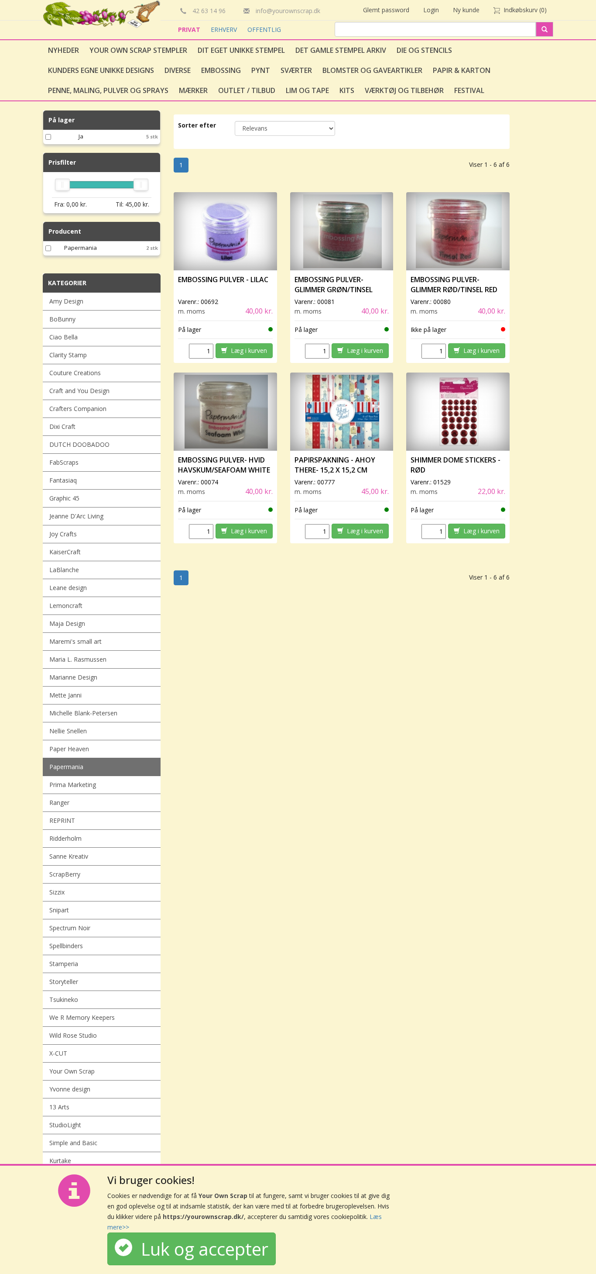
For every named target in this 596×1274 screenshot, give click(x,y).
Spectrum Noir (69, 928)
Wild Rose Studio (73, 1035)
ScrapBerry (64, 874)
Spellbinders (66, 946)
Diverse (177, 70)
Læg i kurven (247, 350)
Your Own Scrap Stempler (138, 50)
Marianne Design (73, 677)
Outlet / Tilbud (246, 90)
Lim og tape (307, 90)
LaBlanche (64, 570)
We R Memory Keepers (82, 1017)
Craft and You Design (79, 391)
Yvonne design (69, 1089)
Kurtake (60, 1161)
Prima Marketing (72, 784)
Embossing (221, 70)
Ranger (59, 802)
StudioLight (65, 1125)
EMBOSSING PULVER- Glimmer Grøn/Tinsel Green (334, 289)
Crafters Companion (77, 408)
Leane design (68, 587)
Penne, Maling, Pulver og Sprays (108, 90)
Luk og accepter (200, 1249)
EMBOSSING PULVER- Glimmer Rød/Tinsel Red (454, 284)
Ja (81, 136)
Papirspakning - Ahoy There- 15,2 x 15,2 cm (335, 465)
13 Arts (59, 1107)
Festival (469, 90)
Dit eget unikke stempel (241, 50)
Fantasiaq (63, 480)
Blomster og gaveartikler (372, 70)
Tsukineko (63, 999)
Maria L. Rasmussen (77, 659)
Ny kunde (466, 10)
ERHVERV (225, 29)
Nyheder (63, 50)
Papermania (80, 248)
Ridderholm (65, 838)
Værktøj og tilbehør (404, 90)
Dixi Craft (62, 426)
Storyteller (63, 981)
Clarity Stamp (68, 355)
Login (431, 10)
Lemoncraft (65, 605)
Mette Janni (65, 695)
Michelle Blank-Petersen (83, 713)
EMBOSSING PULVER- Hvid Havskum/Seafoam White (224, 465)
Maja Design (67, 623)
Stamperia (63, 964)
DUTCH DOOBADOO (79, 444)
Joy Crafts (63, 534)
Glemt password (386, 10)
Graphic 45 (64, 498)
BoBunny (62, 319)
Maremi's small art (75, 641)
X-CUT (58, 1053)
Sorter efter (197, 125)
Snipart (59, 910)
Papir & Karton (461, 70)
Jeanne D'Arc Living (76, 516)
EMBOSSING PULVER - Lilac (223, 279)
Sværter (296, 70)
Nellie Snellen (68, 731)
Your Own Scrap (72, 1071)
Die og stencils (424, 50)
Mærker (193, 90)
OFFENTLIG (264, 29)
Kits (346, 90)
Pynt (260, 70)
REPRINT (62, 820)
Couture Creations (75, 373)
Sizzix (57, 892)
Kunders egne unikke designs (101, 70)
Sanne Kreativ (68, 856)
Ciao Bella (63, 337)
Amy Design (66, 301)
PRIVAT (190, 29)
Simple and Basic (73, 1143)
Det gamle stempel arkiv (340, 50)
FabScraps (64, 462)
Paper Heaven (69, 749)
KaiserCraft (65, 552)
